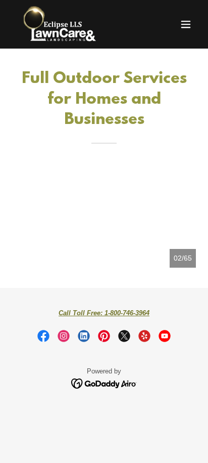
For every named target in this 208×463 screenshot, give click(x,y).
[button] (186, 24)
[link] (59, 24)
